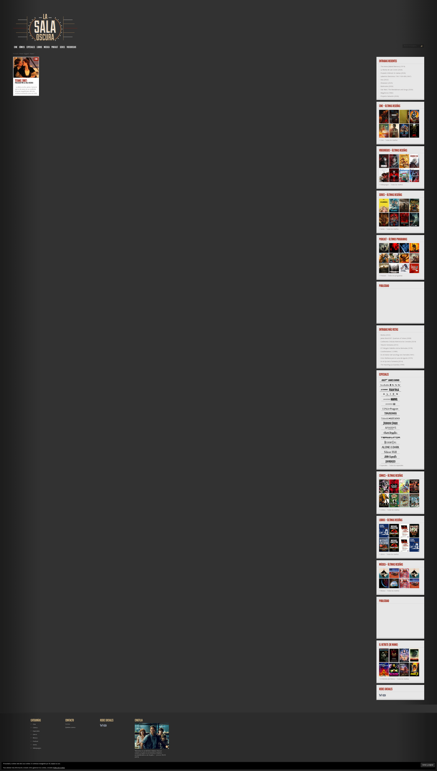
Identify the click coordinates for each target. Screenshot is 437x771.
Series (62, 47)
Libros (39, 47)
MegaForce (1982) (387, 93)
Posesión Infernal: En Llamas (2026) (393, 73)
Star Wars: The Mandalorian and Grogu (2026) (397, 90)
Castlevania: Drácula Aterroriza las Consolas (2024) (398, 342)
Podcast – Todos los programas (391, 276)
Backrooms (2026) (387, 86)
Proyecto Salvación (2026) (390, 96)
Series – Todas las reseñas (389, 229)
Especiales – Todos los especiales (391, 465)
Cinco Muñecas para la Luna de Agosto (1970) (397, 358)
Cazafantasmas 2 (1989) (389, 351)
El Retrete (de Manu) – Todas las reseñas (394, 679)
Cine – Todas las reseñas (389, 140)
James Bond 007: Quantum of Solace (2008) (396, 338)
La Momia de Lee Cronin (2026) (392, 70)
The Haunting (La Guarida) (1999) (392, 365)
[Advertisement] (401, 306)
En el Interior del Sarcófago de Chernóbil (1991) (397, 355)
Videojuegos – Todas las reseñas (391, 185)
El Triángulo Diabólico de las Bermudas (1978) (397, 348)
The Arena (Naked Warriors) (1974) (393, 66)
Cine (15, 47)
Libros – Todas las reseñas (389, 554)
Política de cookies (59, 768)
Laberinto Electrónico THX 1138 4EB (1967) (396, 76)
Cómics (22, 47)
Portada (15, 54)
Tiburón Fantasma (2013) (389, 345)
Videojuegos (71, 47)
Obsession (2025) (387, 83)
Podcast (54, 47)
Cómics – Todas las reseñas (389, 510)
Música (47, 47)
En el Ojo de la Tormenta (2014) (392, 361)
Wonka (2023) (385, 335)
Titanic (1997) (21, 81)
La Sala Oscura (28, 83)
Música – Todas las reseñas (389, 591)
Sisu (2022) (385, 80)
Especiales (31, 47)
